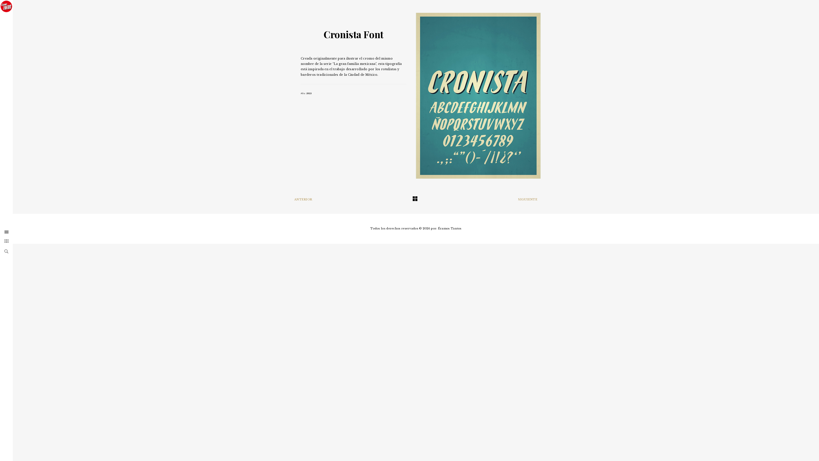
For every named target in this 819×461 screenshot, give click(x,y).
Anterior (303, 199)
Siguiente (527, 199)
